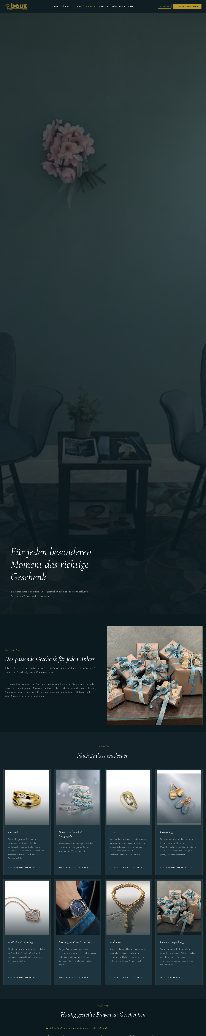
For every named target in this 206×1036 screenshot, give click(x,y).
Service (103, 6)
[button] (103, 1028)
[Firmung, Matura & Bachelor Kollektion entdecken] (77, 932)
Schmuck (65, 6)
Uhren (78, 6)
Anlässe (90, 6)
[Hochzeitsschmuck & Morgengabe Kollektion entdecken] (77, 822)
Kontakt (128, 6)
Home (55, 6)
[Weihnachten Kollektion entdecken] (128, 932)
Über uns (117, 6)
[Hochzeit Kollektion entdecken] (27, 822)
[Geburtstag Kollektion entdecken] (179, 822)
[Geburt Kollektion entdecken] (128, 822)
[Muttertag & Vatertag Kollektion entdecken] (27, 932)
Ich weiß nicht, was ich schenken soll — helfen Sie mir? (78, 1028)
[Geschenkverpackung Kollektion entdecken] (179, 932)
